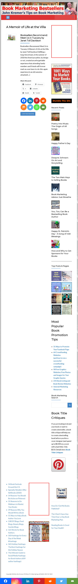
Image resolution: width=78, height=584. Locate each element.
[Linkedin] (30, 101)
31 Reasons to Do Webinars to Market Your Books (15, 504)
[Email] (43, 107)
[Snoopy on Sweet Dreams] (56, 287)
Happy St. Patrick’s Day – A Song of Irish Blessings (61, 234)
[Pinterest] (37, 101)
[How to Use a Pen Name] (67, 276)
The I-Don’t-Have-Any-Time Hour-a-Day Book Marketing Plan (60, 517)
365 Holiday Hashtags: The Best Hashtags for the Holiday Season (17, 547)
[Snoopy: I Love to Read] (67, 287)
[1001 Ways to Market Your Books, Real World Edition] (61, 94)
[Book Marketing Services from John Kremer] (56, 276)
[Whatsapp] (37, 107)
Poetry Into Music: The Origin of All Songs (60, 126)
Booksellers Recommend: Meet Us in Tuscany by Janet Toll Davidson (33, 38)
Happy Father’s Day (60, 143)
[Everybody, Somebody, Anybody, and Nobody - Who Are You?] (67, 310)
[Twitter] (30, 107)
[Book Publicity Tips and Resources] (67, 298)
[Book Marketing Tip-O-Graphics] (56, 298)
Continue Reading (28, 114)
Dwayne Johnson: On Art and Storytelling (59, 160)
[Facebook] (24, 101)
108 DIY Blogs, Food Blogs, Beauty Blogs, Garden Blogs (16, 524)
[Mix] (24, 107)
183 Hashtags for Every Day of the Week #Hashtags (17, 538)
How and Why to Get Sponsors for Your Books (61, 253)
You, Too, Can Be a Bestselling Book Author (60, 214)
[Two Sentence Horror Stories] (56, 310)
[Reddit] (43, 101)
